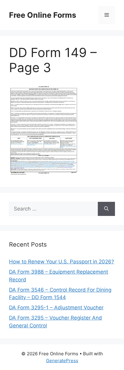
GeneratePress (62, 360)
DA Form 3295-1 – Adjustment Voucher (56, 308)
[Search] (106, 209)
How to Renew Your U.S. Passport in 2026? (61, 262)
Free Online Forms (42, 15)
